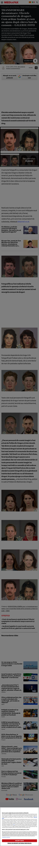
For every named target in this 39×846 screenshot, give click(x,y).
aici (13, 824)
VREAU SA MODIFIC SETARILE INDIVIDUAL (19, 843)
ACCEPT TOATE (19, 840)
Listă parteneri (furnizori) (6, 837)
